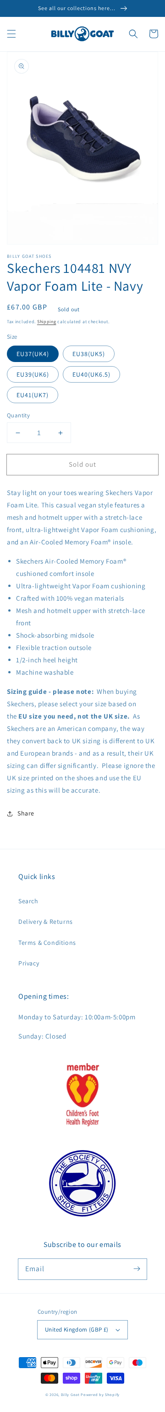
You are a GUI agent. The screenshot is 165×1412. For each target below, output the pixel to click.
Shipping (46, 322)
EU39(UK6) (32, 374)
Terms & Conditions (47, 942)
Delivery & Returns (45, 921)
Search (28, 901)
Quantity (18, 415)
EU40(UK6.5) (91, 374)
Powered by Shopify (100, 1394)
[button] (11, 34)
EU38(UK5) (88, 354)
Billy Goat (70, 1394)
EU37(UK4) (32, 354)
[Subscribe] (136, 1269)
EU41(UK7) (32, 395)
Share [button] (25, 813)
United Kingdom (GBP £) (77, 1329)
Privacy (28, 963)
